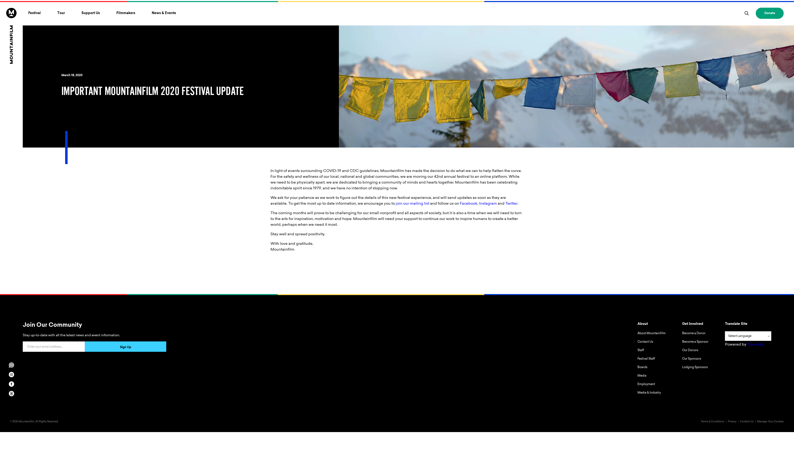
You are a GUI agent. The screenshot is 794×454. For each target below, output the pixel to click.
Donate (769, 13)
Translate (755, 345)
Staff (640, 350)
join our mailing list (412, 204)
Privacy (732, 421)
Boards (642, 367)
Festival (34, 13)
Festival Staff (646, 359)
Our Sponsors (691, 359)
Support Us (90, 13)
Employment (646, 384)
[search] (747, 13)
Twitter (511, 204)
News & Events (164, 13)
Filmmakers (125, 13)
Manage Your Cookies (770, 421)
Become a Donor (694, 333)
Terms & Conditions (712, 421)
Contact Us (645, 342)
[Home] (11, 36)
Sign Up (125, 347)
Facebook (468, 204)
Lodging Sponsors (695, 367)
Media (641, 376)
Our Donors (690, 350)
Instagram (488, 204)
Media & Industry (649, 393)
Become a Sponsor (695, 342)
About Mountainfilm (651, 333)
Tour (61, 13)
